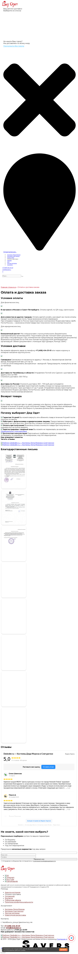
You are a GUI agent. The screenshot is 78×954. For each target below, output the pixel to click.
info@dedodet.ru (13, 928)
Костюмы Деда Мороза (13, 254)
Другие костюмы (12, 263)
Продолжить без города (13, 46)
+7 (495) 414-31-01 (12, 926)
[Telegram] (71, 938)
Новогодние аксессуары (15, 915)
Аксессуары (10, 257)
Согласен (63, 949)
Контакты (10, 264)
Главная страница (8, 287)
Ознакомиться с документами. (14, 431)
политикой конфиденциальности (44, 861)
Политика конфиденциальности (19, 902)
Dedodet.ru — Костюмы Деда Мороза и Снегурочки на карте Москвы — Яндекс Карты (39, 824)
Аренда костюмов (12, 892)
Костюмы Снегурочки (13, 256)
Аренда (9, 260)
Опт (8, 262)
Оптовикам (10, 896)
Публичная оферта (13, 900)
